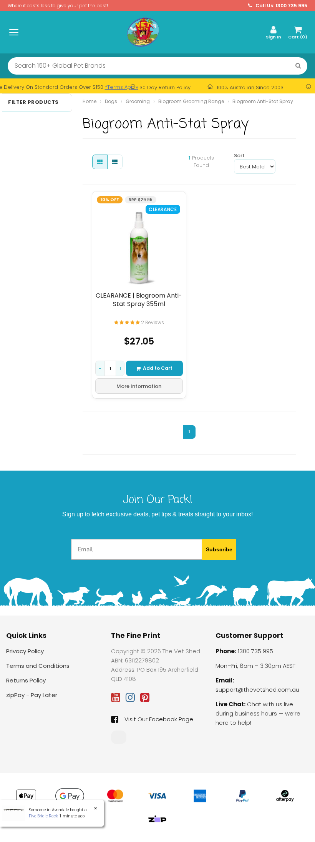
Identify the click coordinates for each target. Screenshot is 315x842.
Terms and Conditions (38, 666)
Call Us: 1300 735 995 (280, 5)
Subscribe (219, 549)
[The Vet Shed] (143, 32)
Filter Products (33, 102)
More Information (138, 386)
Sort (237, 155)
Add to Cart (157, 368)
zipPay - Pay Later (31, 695)
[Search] (298, 66)
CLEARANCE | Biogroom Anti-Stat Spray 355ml (139, 299)
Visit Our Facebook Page (158, 719)
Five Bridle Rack (43, 816)
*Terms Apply (121, 87)
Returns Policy (26, 680)
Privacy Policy (25, 651)
